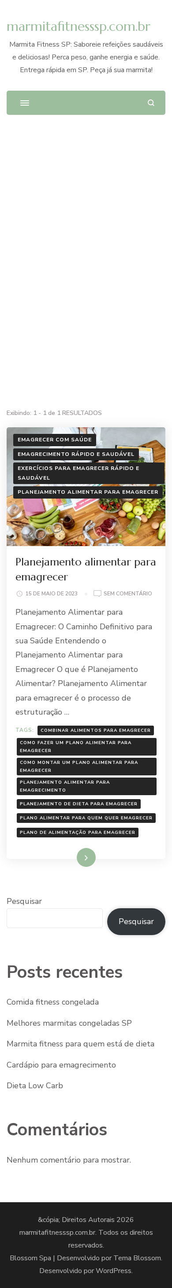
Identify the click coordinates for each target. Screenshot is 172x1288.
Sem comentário (128, 594)
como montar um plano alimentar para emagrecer (79, 767)
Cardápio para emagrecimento (61, 1065)
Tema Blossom (137, 1258)
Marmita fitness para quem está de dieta (80, 1043)
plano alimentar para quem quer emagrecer (86, 818)
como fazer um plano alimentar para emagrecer (75, 747)
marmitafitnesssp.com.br (78, 26)
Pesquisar (24, 901)
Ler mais (73, 857)
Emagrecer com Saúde (55, 439)
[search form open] (151, 103)
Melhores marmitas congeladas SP (69, 1023)
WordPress (113, 1271)
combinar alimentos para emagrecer (96, 730)
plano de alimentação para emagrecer (77, 832)
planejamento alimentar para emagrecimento (65, 786)
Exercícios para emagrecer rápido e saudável (78, 473)
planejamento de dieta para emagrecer (79, 804)
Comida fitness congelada (53, 1002)
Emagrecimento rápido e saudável (76, 454)
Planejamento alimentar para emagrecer (88, 491)
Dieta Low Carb (35, 1085)
